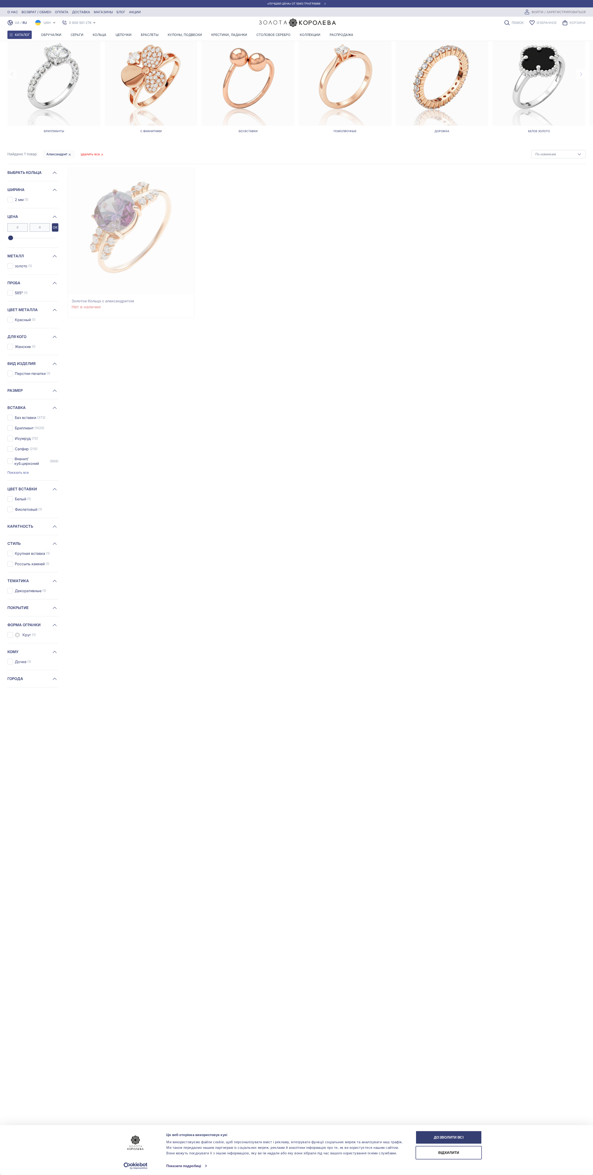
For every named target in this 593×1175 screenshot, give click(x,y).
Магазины (103, 12)
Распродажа (341, 35)
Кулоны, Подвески (185, 35)
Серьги (77, 35)
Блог (121, 12)
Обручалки (51, 35)
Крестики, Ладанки (229, 35)
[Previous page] (12, 74)
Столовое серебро (273, 35)
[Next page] (581, 74)
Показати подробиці (183, 1166)
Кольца (99, 35)
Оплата (61, 12)
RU (24, 23)
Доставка (81, 12)
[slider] (10, 238)
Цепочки (124, 35)
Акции (135, 12)
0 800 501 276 (80, 23)
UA (17, 23)
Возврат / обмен (36, 12)
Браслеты (149, 35)
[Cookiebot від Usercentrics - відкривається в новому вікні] (135, 1165)
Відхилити (448, 1152)
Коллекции (310, 35)
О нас (12, 12)
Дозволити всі (448, 1137)
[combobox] (558, 154)
